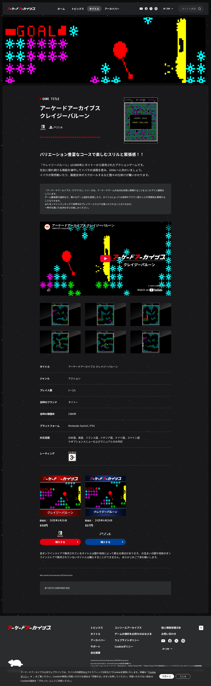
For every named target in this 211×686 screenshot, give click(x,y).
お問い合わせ (168, 634)
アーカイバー (112, 9)
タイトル (94, 9)
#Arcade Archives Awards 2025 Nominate (56, 575)
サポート (95, 646)
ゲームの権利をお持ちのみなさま (133, 634)
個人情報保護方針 (171, 627)
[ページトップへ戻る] (201, 628)
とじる (183, 676)
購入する (60, 542)
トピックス (78, 9)
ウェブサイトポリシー (127, 640)
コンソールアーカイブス (128, 627)
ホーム (61, 9)
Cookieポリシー (124, 646)
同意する (166, 676)
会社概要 (95, 652)
